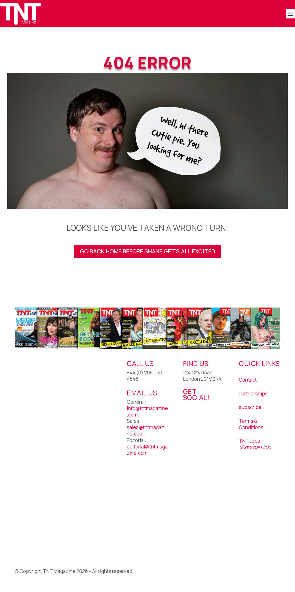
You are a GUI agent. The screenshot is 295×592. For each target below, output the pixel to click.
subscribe (250, 407)
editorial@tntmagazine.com (147, 449)
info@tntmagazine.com (147, 411)
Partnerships (253, 393)
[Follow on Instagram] (210, 415)
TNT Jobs (249, 441)
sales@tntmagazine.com (146, 430)
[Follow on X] (199, 415)
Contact (248, 379)
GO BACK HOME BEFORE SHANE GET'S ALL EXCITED (147, 251)
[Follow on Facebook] (187, 415)
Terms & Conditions (251, 424)
